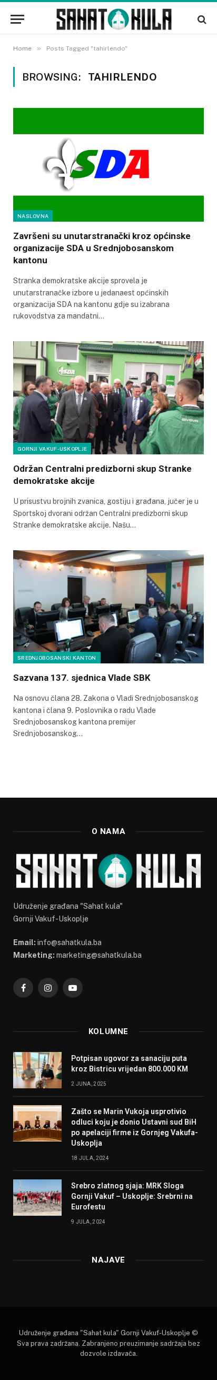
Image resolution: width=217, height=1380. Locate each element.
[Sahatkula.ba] (114, 19)
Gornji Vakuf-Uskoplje (52, 448)
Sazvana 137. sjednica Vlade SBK (83, 677)
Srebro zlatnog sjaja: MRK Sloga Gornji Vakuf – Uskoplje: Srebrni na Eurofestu (132, 1196)
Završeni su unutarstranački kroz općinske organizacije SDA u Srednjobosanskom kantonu (102, 248)
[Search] (200, 19)
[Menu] (17, 19)
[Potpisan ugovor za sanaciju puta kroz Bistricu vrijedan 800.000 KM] (37, 1070)
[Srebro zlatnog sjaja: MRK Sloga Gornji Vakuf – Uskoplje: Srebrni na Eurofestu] (37, 1197)
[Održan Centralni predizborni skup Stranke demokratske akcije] (108, 397)
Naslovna (32, 216)
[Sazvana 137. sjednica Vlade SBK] (108, 606)
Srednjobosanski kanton (56, 657)
